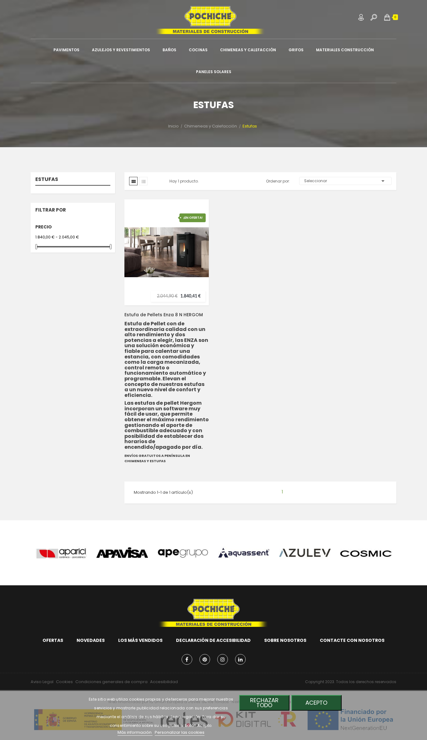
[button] (387, 17)
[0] (387, 17)
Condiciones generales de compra (111, 682)
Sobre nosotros (285, 640)
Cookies (64, 682)
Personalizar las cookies (179, 732)
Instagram (222, 659)
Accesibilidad (164, 682)
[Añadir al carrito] (198, 239)
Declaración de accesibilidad (213, 640)
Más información (135, 732)
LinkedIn (240, 659)
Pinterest (204, 659)
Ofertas (53, 640)
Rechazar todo (264, 702)
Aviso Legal (42, 682)
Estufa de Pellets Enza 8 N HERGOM (163, 315)
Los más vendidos (140, 640)
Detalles (198, 264)
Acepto (316, 703)
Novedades (91, 640)
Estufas (46, 180)
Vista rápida (198, 251)
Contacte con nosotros (352, 640)
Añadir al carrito (198, 239)
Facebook (187, 659)
